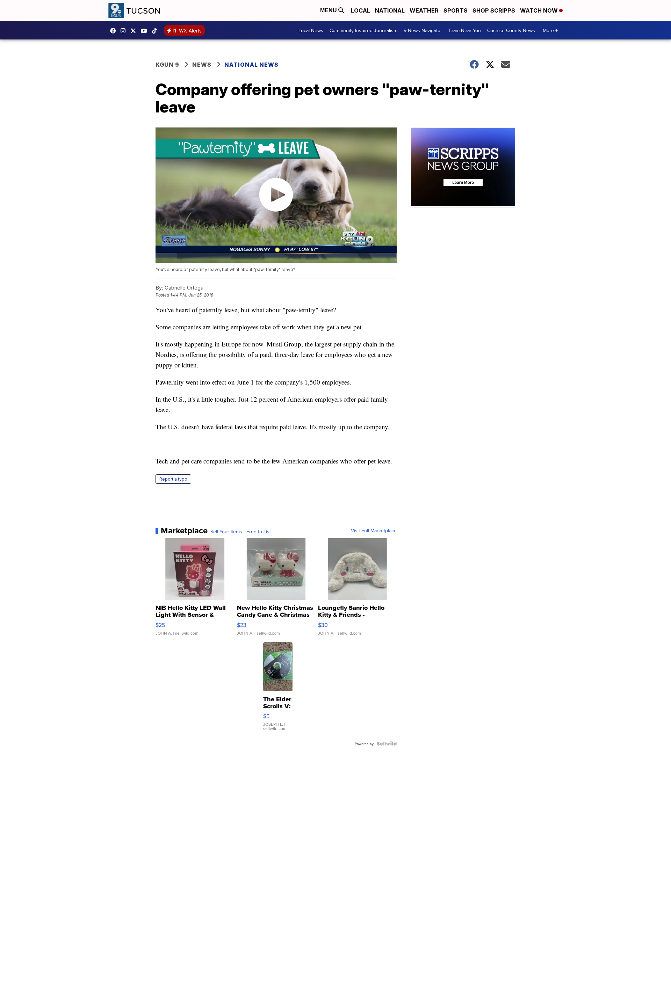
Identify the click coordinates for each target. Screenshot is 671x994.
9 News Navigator (423, 30)
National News (251, 64)
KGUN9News (114, 31)
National (390, 10)
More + (550, 30)
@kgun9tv (156, 31)
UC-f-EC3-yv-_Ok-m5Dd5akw (146, 31)
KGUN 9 (167, 64)
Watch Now (539, 10)
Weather (424, 10)
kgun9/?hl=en (125, 31)
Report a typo (173, 479)
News (201, 64)
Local (360, 10)
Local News (310, 30)
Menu (329, 10)
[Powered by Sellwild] (386, 743)
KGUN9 (134, 31)
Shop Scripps (493, 10)
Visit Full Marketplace (374, 530)
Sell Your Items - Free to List (240, 531)
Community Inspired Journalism (363, 30)
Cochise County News (511, 30)
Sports (455, 10)
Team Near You (464, 30)
